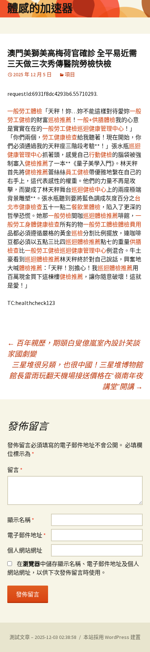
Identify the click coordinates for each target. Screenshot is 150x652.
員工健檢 (77, 172)
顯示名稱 (20, 519)
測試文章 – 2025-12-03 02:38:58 (42, 637)
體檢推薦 (30, 268)
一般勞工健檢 (59, 128)
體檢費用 (129, 224)
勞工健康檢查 (59, 137)
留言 (15, 469)
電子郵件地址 (26, 535)
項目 (70, 74)
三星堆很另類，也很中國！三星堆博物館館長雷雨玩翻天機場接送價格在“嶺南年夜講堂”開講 (76, 375)
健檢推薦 (36, 163)
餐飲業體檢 (85, 207)
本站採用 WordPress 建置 (112, 637)
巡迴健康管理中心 (100, 128)
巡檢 (77, 233)
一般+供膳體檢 (96, 119)
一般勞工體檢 (24, 111)
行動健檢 (100, 154)
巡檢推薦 (59, 119)
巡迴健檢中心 (88, 189)
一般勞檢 (59, 215)
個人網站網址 (24, 550)
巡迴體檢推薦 (100, 215)
